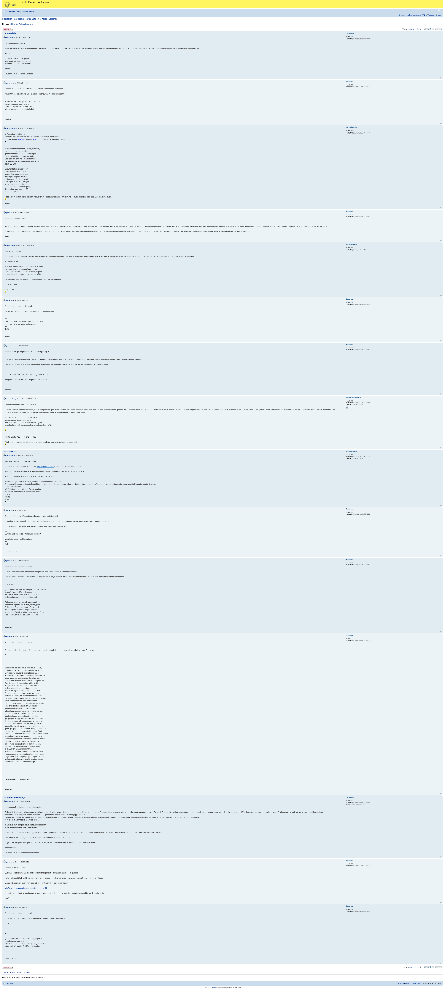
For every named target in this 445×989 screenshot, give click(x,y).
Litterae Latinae (28, 11)
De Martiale (9, 33)
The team (400, 983)
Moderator (14, 24)
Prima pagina (10, 11)
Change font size (440, 10)
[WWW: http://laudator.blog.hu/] (347, 407)
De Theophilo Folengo (14, 797)
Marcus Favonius (11, 128)
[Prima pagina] (12, 4)
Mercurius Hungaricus (12, 399)
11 (436, 29)
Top (441, 78)
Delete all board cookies (413, 983)
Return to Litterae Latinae (12, 972)
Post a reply (6, 28)
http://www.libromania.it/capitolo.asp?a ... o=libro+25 (26, 888)
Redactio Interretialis (26, 24)
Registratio (431, 15)
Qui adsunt (26, 972)
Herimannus (9, 37)
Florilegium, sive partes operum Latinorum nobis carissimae (29, 19)
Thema (18, 11)
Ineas (440, 15)
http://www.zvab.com (45, 466)
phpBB (213, 987)
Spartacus (8, 83)
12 (438, 29)
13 (441, 29)
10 (433, 29)
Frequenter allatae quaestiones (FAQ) (413, 15)
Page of (413, 29)
